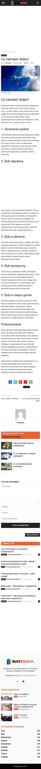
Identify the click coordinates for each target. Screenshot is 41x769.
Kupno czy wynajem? (21, 694)
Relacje (4, 741)
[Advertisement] (20, 28)
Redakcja (8, 63)
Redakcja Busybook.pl (15, 554)
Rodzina (4, 55)
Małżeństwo (6, 737)
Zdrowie (4, 554)
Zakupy (4, 601)
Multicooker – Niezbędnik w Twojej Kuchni (18, 586)
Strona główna (5, 52)
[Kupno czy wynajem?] (6, 697)
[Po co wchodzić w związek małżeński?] (6, 456)
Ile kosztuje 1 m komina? (10, 399)
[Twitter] (23, 681)
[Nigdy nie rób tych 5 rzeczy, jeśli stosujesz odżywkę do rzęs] (6, 707)
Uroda (3, 579)
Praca (15, 717)
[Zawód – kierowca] (6, 717)
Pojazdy (4, 757)
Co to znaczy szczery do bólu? (31, 400)
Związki (4, 747)
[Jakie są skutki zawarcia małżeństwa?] (6, 445)
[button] (38, 3)
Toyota (4, 754)
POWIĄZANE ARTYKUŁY (13, 433)
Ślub (3, 734)
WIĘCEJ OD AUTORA (11, 437)
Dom (3, 567)
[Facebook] (17, 681)
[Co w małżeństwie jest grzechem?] (6, 466)
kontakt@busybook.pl (28, 675)
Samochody (6, 744)
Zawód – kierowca (20, 715)
